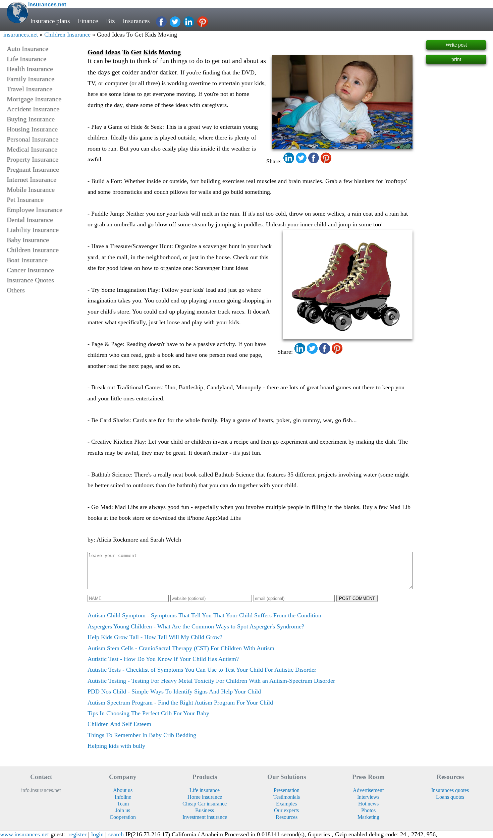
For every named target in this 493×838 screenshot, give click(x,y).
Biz (110, 20)
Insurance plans (50, 20)
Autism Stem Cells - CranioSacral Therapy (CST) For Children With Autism (181, 648)
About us (122, 790)
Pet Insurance (25, 199)
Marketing (368, 817)
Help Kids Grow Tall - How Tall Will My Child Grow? (155, 637)
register (77, 834)
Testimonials (286, 797)
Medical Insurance (32, 149)
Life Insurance (26, 58)
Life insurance (204, 790)
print (456, 59)
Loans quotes (450, 797)
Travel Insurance (29, 89)
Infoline (123, 797)
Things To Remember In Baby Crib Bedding (142, 735)
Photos (368, 810)
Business (204, 810)
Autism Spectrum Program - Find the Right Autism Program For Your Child (180, 702)
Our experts (286, 810)
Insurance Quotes (30, 280)
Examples (286, 803)
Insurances (136, 20)
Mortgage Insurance (34, 99)
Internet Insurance (31, 179)
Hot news (368, 803)
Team (123, 803)
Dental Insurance (30, 219)
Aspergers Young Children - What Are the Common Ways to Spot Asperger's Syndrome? (196, 626)
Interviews (368, 797)
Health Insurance (30, 68)
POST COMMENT (357, 598)
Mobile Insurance (31, 189)
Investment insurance (204, 817)
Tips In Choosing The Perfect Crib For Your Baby (148, 713)
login (97, 834)
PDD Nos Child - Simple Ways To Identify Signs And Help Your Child (174, 691)
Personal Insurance (32, 139)
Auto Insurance (27, 48)
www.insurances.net (24, 834)
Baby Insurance (28, 239)
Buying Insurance (31, 119)
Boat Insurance (27, 260)
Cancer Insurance (30, 270)
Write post (456, 45)
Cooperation (123, 817)
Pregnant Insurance (33, 169)
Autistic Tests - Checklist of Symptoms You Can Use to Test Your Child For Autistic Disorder (202, 669)
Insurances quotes (450, 790)
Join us (122, 810)
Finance (88, 20)
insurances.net (20, 34)
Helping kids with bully (116, 745)
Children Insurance (67, 34)
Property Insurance (32, 159)
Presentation (286, 790)
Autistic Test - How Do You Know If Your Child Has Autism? (163, 659)
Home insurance (204, 797)
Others (16, 290)
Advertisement (368, 790)
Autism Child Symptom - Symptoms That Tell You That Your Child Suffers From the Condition (204, 615)
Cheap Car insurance (204, 803)
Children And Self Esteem (119, 724)
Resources (286, 817)
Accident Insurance (33, 109)
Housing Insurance (32, 129)
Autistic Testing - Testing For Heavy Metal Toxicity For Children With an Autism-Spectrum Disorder (211, 680)
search (116, 834)
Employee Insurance (34, 209)
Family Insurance (30, 78)
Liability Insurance (33, 229)
